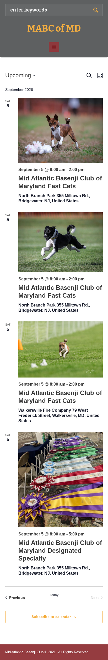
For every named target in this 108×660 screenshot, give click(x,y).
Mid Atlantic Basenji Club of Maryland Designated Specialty (60, 550)
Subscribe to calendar (51, 617)
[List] (99, 75)
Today (54, 595)
